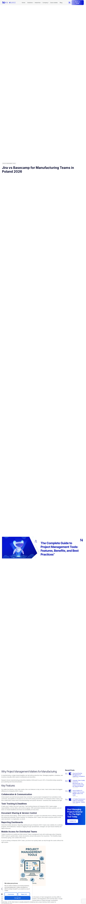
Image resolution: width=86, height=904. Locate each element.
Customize (11, 894)
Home (23, 2)
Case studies (54, 2)
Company (45, 2)
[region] (17, 891)
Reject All (24, 894)
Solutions (30, 2)
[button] (69, 2)
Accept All (17, 898)
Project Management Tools (9, 163)
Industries (37, 2)
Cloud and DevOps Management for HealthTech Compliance (79, 775)
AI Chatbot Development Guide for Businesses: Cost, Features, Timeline (79, 800)
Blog (61, 2)
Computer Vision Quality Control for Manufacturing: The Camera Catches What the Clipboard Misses (79, 783)
